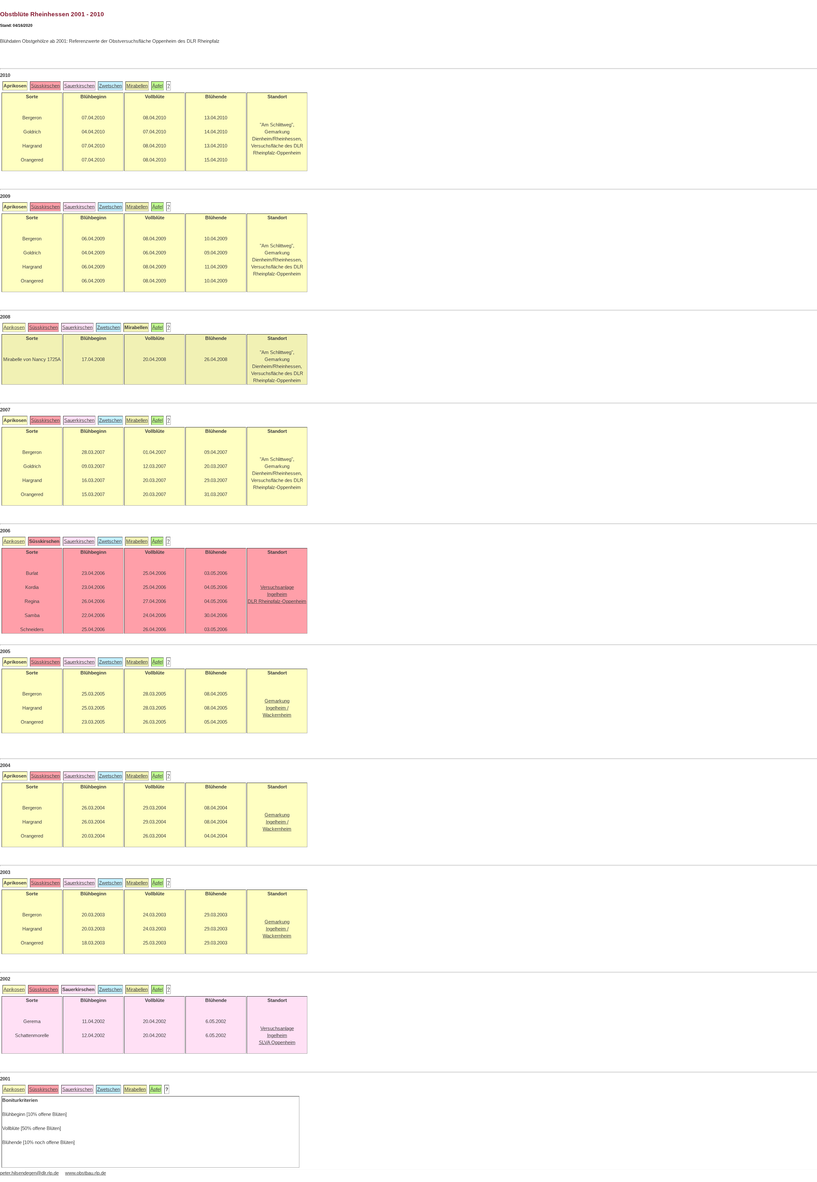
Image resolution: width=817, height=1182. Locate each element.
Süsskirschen (45, 85)
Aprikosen (14, 327)
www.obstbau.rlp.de (85, 1173)
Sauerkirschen (79, 85)
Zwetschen (110, 85)
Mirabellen (137, 85)
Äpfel (157, 85)
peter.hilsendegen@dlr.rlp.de (29, 1173)
